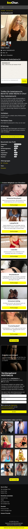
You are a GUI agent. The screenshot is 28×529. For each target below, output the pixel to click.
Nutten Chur (4, 493)
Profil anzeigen (14, 205)
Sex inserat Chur (5, 501)
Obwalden (3, 168)
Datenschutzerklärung (7, 408)
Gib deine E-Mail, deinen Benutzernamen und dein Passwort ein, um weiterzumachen (13, 392)
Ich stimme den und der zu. (9, 407)
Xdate (2, 500)
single (16, 148)
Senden (14, 411)
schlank (16, 146)
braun (16, 152)
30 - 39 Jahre (4, 163)
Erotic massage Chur (6, 510)
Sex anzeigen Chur (5, 489)
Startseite (3, 10)
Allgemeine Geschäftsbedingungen (14, 523)
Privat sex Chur (9, 10)
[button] (14, 28)
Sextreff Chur (4, 498)
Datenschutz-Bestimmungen (14, 524)
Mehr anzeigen (14, 340)
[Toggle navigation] (3, 7)
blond (16, 154)
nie (15, 150)
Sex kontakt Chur (5, 503)
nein (15, 156)
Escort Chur (4, 491)
